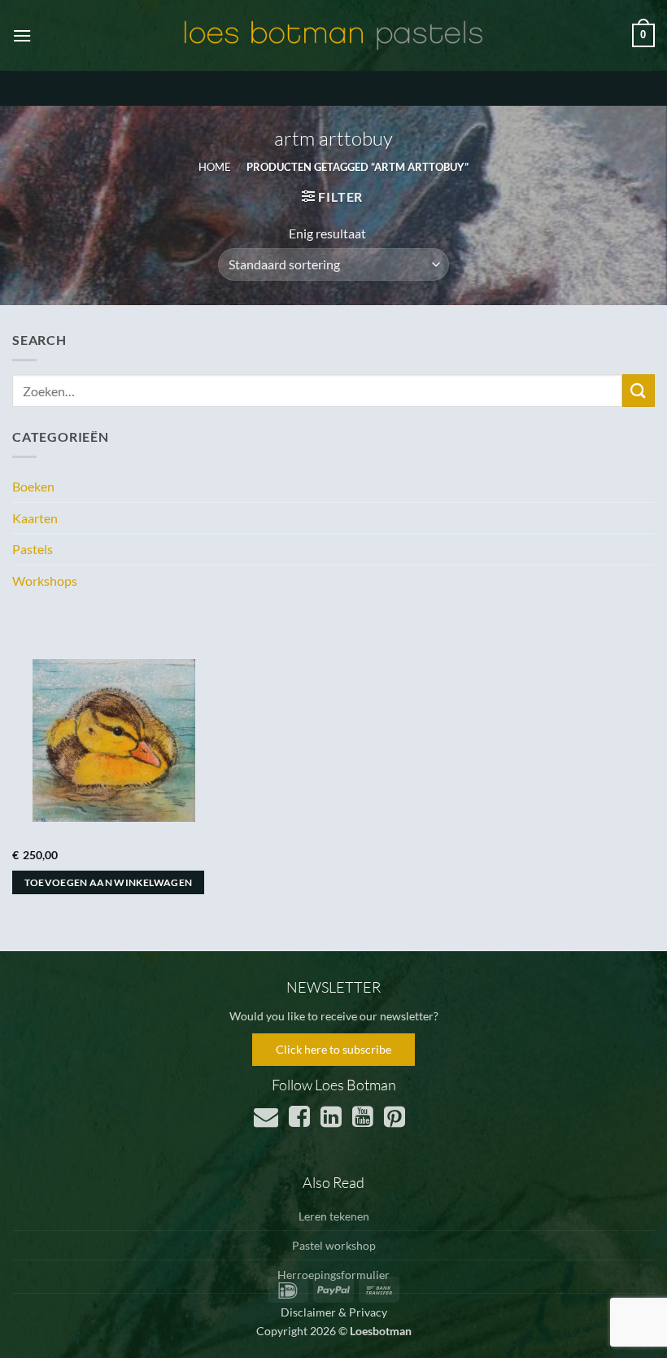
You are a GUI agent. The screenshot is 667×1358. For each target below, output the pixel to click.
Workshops (44, 580)
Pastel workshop (334, 1245)
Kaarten (35, 518)
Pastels (32, 549)
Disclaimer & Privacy (334, 1312)
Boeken (33, 486)
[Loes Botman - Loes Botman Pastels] (333, 36)
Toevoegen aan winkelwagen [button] (108, 882)
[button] (22, 35)
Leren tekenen (334, 1216)
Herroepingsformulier (333, 1275)
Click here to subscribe (333, 1049)
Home (214, 166)
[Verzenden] (638, 390)
